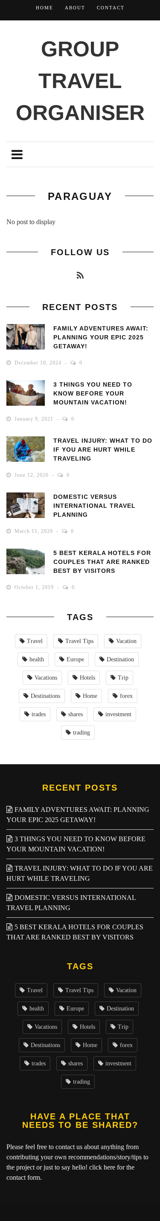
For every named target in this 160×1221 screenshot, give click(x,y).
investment (118, 714)
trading (81, 732)
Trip (123, 678)
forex (126, 696)
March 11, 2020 (35, 531)
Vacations (46, 678)
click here (102, 1167)
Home (44, 7)
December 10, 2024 (39, 363)
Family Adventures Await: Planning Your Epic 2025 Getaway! (100, 337)
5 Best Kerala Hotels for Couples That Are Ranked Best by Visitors (102, 561)
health (36, 659)
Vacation (126, 641)
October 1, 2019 (35, 587)
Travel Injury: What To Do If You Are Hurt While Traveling (102, 449)
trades (39, 714)
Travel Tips (79, 641)
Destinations (45, 696)
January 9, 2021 (35, 419)
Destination (120, 659)
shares (75, 714)
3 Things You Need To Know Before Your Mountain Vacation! (92, 393)
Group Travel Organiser (80, 81)
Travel (35, 641)
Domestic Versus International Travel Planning (94, 505)
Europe (75, 659)
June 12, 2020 (32, 475)
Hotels (87, 678)
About (75, 7)
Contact (111, 7)
